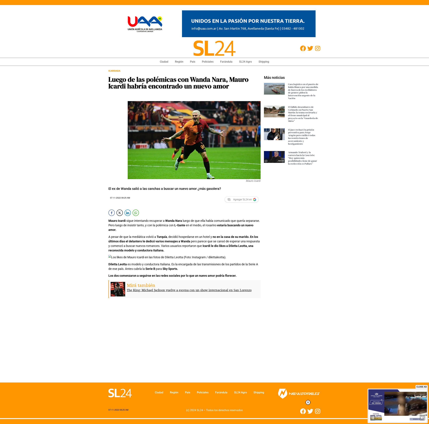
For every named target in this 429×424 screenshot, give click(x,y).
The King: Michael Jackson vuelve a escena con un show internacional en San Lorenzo (189, 290)
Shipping (264, 61)
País (192, 61)
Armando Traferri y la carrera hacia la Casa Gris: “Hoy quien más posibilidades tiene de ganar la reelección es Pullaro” (302, 158)
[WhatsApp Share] (136, 213)
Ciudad (164, 61)
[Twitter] (310, 48)
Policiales (207, 61)
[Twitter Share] (119, 213)
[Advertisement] (184, 343)
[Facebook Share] (111, 213)
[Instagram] (318, 48)
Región (179, 61)
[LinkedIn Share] (128, 213)
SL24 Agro (245, 61)
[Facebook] (303, 48)
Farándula (226, 61)
